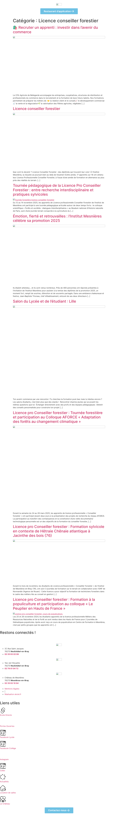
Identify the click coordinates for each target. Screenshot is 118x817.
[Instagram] (9, 637)
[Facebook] (3, 637)
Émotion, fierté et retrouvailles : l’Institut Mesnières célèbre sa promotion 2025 (57, 218)
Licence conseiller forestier (36, 108)
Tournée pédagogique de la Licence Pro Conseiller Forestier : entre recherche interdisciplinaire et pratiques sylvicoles (57, 190)
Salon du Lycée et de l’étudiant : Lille (44, 301)
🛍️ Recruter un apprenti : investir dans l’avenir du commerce (55, 29)
